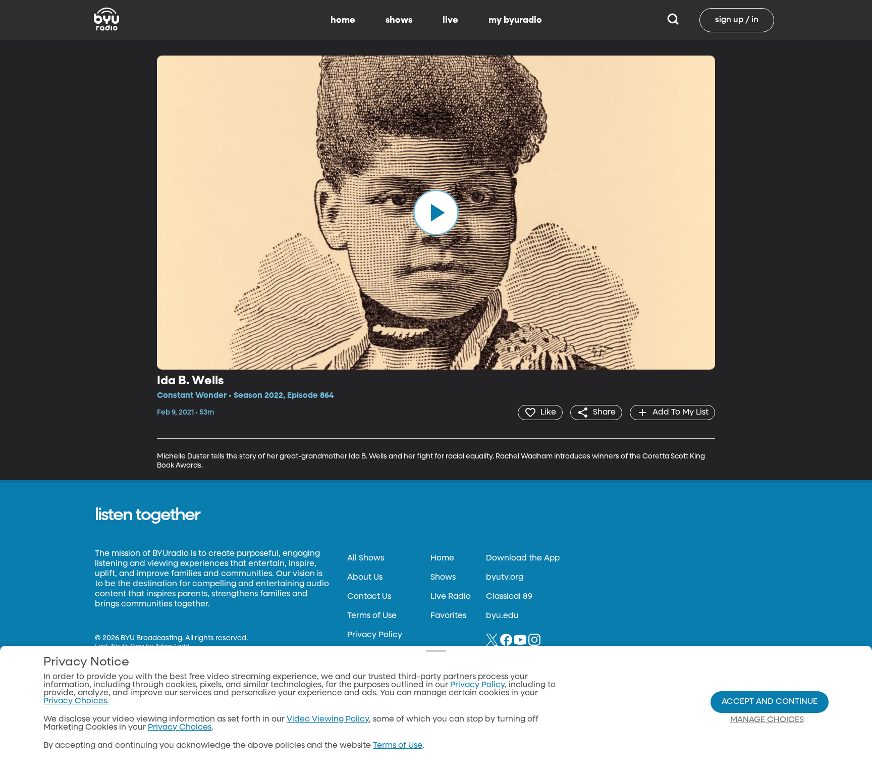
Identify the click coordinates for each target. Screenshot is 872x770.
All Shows (365, 558)
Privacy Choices (179, 728)
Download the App (523, 558)
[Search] (672, 20)
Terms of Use (372, 616)
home (343, 20)
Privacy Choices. (76, 701)
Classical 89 (509, 597)
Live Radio (450, 597)
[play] (436, 212)
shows (399, 20)
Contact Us (369, 597)
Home (442, 558)
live (450, 20)
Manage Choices (767, 720)
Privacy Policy (374, 635)
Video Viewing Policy (328, 719)
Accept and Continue (770, 702)
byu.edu (502, 616)
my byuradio (515, 20)
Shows (443, 578)
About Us (365, 578)
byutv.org (504, 578)
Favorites (448, 616)
